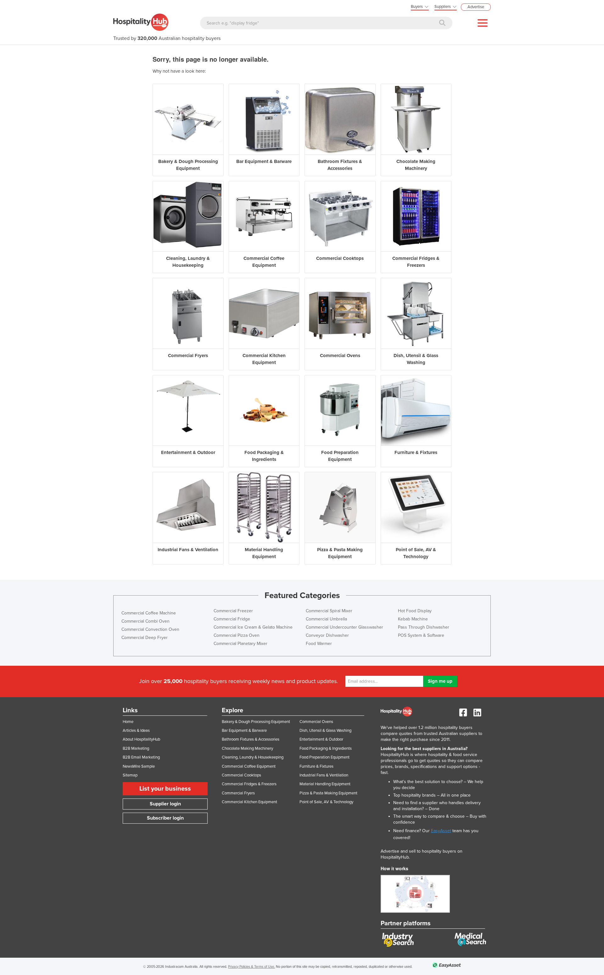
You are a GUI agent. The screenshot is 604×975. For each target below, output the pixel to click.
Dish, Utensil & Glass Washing (325, 730)
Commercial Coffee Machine (148, 613)
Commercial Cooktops (241, 775)
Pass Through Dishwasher (423, 627)
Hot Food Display (415, 611)
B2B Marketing (136, 748)
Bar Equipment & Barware (244, 730)
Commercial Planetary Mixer (240, 643)
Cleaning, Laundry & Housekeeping (252, 757)
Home (128, 721)
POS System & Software (421, 635)
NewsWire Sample (139, 766)
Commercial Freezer (233, 611)
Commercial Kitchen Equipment (249, 801)
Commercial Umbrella (326, 619)
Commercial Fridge (232, 619)
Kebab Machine (413, 619)
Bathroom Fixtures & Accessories (250, 739)
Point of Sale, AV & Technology (326, 801)
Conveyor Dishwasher (327, 635)
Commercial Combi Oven (145, 621)
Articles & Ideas (136, 730)
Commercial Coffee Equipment (249, 766)
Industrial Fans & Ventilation (323, 775)
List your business (165, 789)
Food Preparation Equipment (324, 757)
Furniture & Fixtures (316, 766)
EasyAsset (441, 830)
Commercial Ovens (316, 721)
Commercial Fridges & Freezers (249, 784)
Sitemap (130, 775)
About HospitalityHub (141, 739)
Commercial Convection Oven (150, 629)
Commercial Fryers (238, 793)
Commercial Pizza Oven (237, 635)
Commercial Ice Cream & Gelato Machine (253, 627)
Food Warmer (319, 643)
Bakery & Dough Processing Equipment (256, 721)
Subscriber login (165, 818)
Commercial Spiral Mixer (329, 611)
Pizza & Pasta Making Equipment (328, 793)
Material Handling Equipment (324, 784)
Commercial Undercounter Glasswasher (344, 627)
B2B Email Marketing (141, 757)
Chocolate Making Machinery (247, 748)
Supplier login (165, 804)
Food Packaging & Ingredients (325, 748)
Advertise (475, 6)
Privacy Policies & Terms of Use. (251, 967)
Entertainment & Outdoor (321, 739)
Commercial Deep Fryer (144, 637)
